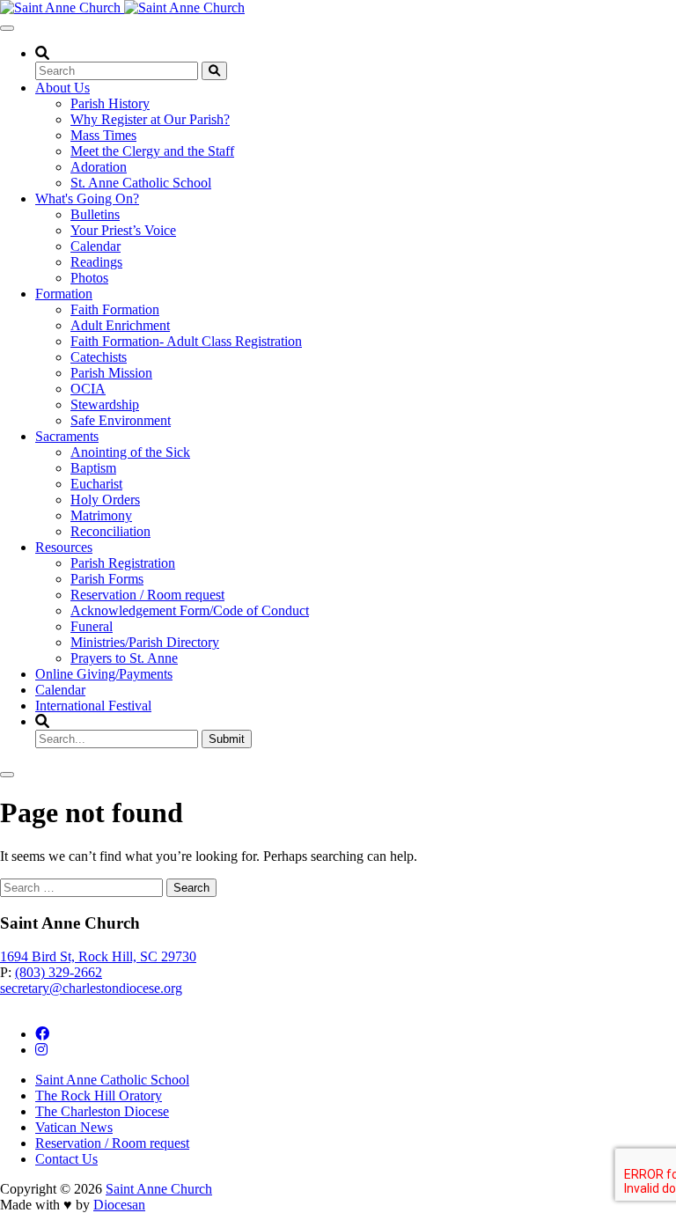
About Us (62, 87)
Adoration (98, 166)
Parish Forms (106, 578)
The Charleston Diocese (102, 1111)
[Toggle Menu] (7, 28)
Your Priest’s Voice (123, 230)
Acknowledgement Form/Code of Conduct (189, 610)
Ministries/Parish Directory (144, 642)
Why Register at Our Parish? (150, 119)
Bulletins (95, 214)
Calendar (95, 246)
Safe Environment (120, 420)
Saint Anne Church (159, 1188)
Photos (89, 277)
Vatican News (74, 1127)
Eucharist (96, 483)
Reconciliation (110, 531)
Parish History (110, 103)
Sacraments (67, 436)
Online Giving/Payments (104, 673)
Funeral (91, 626)
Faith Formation (114, 309)
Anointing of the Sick (130, 452)
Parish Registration (122, 562)
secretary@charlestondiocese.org (91, 988)
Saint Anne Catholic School (112, 1079)
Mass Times (103, 135)
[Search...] (214, 71)
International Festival (93, 705)
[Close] (7, 774)
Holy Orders (105, 499)
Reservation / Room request (147, 594)
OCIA (88, 388)
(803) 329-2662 (58, 972)
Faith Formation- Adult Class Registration (186, 341)
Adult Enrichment (120, 325)
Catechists (98, 356)
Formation (63, 293)
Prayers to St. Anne (124, 658)
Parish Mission (111, 372)
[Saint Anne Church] (122, 7)
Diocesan (119, 1204)
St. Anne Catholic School (140, 182)
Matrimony (101, 515)
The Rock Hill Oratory (98, 1095)
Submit (227, 739)
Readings (96, 261)
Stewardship (104, 404)
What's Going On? (87, 198)
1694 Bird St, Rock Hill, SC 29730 (98, 956)
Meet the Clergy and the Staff (152, 150)
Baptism (93, 467)
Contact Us (66, 1158)
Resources (63, 547)
